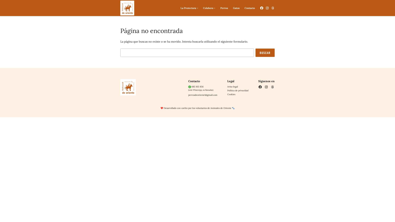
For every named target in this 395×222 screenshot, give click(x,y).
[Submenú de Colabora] (214, 8)
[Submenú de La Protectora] (197, 8)
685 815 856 (197, 86)
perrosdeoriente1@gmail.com (202, 95)
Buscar (265, 53)
